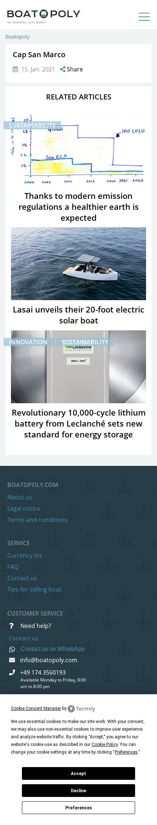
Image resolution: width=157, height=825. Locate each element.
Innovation (29, 342)
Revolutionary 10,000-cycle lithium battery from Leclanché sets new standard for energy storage (79, 423)
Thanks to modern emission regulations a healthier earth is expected (79, 206)
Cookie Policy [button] (105, 744)
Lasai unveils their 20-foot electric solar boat (78, 315)
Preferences (78, 807)
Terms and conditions (37, 520)
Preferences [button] (126, 752)
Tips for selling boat (34, 589)
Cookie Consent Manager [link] (36, 708)
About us (19, 497)
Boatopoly (17, 36)
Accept (78, 773)
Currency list (24, 555)
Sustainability (32, 125)
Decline (78, 790)
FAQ (12, 567)
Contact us (22, 578)
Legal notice (23, 508)
